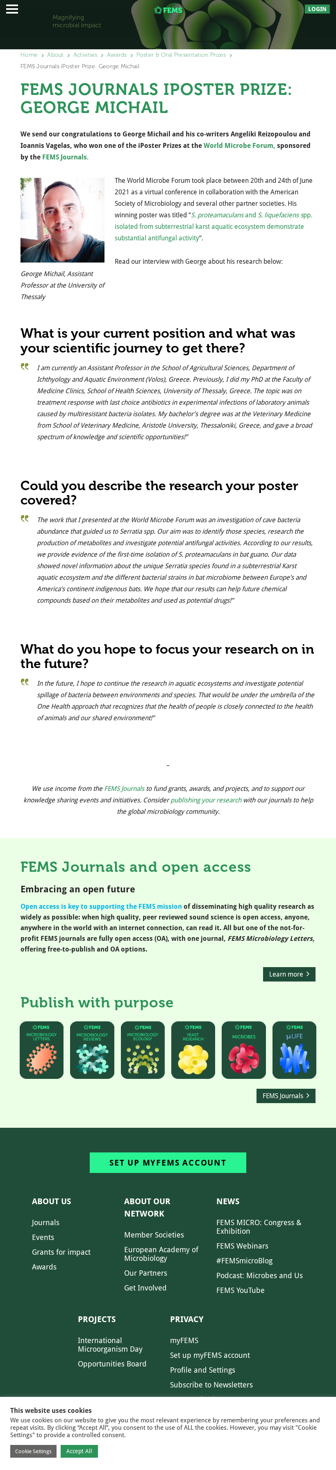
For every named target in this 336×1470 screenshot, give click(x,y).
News (227, 1201)
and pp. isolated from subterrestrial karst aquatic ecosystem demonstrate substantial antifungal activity (213, 226)
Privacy (187, 1319)
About (55, 54)
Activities (85, 54)
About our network (147, 1207)
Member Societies (154, 1234)
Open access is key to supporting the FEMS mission (101, 906)
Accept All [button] (79, 1451)
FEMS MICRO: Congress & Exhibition (259, 1226)
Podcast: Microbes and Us (259, 1275)
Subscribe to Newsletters (211, 1384)
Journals (45, 1222)
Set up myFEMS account (168, 1163)
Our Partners (145, 1273)
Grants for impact (61, 1252)
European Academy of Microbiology (161, 1254)
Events (43, 1237)
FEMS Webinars (242, 1246)
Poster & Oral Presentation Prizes (181, 54)
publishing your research (205, 800)
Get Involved (145, 1287)
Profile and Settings (202, 1370)
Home (29, 54)
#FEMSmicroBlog (244, 1260)
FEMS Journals (64, 157)
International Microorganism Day (110, 1344)
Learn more (286, 974)
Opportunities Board (112, 1363)
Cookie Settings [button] (33, 1451)
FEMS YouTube (240, 1290)
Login (317, 9)
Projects (97, 1319)
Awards (117, 54)
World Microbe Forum (238, 146)
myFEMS (184, 1340)
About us (51, 1201)
